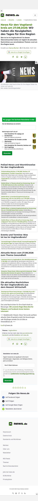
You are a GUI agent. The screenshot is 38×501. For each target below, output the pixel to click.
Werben (5, 445)
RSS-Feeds (6, 459)
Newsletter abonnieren (13, 409)
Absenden (7, 153)
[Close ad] (1, 10)
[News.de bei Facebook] (19, 493)
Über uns (6, 449)
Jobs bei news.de (9, 472)
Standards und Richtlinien (12, 439)
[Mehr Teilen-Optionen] (25, 57)
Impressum (7, 432)
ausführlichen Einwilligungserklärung (22, 374)
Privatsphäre (7, 479)
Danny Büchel (14, 48)
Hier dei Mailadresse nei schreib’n (12, 124)
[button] (19, 52)
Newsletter (7, 453)
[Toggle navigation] (35, 15)
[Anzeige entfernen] (36, 494)
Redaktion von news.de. (21, 335)
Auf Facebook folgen (12, 397)
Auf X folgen (9, 401)
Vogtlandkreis (12, 330)
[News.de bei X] (22, 493)
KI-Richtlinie (7, 476)
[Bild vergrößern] (36, 62)
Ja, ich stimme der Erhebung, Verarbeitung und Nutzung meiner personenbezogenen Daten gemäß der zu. (18, 373)
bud (2, 325)
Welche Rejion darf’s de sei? (10, 131)
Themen (6, 462)
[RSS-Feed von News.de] (25, 493)
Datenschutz (7, 436)
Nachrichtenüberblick (10, 466)
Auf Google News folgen (14, 405)
